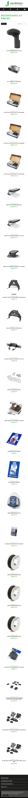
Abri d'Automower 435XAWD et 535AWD (14, 266)
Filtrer (4, 23)
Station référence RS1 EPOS (14, 50)
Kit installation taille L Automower (14, 174)
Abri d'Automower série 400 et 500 (14, 235)
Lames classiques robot (14, 389)
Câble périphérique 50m (14, 513)
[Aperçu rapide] (14, 48)
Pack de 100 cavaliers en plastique (14, 667)
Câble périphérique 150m (14, 574)
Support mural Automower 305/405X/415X (14, 297)
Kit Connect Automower (14, 81)
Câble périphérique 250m (14, 605)
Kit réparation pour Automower (14, 543)
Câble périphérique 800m (14, 636)
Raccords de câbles (14, 482)
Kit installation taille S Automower (14, 112)
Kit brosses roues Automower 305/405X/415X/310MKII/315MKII (14, 698)
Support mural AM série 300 (14, 328)
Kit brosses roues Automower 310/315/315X (14, 729)
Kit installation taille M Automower (14, 143)
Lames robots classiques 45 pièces (14, 420)
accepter (5, 795)
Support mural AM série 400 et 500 (14, 358)
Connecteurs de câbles (14, 451)
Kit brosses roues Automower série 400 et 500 (14, 761)
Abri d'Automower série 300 (14, 204)
